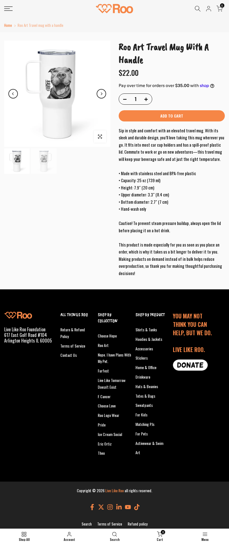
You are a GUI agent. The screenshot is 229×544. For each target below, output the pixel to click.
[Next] (101, 94)
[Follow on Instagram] (110, 507)
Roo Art (103, 345)
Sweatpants (144, 405)
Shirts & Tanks (146, 329)
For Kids (141, 415)
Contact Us (68, 355)
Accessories (144, 348)
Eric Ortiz (105, 444)
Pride (102, 425)
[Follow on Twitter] (101, 507)
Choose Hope (107, 336)
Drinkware (142, 377)
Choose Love (107, 406)
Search (87, 524)
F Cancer (104, 396)
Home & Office (145, 367)
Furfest (103, 371)
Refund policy (137, 524)
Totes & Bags (145, 396)
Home (8, 25)
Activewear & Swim (149, 443)
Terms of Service (72, 346)
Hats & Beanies (146, 386)
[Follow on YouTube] (128, 507)
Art (137, 452)
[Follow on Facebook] (92, 507)
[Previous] (13, 94)
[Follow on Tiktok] (137, 507)
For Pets (141, 434)
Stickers (141, 358)
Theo (101, 453)
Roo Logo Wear (108, 415)
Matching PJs (144, 424)
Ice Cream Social (110, 434)
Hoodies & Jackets (148, 339)
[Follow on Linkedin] (119, 507)
